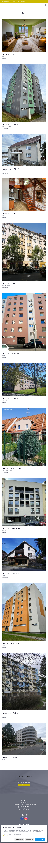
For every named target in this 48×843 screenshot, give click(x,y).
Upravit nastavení (19, 839)
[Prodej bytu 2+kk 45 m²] (24, 501)
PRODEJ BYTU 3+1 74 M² (11, 643)
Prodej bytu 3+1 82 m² (10, 169)
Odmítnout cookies (29, 839)
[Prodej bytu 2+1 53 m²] (24, 35)
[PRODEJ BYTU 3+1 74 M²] (24, 611)
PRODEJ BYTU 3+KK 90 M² (11, 468)
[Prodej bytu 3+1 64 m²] (24, 92)
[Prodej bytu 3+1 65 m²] (24, 681)
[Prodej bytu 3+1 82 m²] (24, 150)
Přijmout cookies (40, 839)
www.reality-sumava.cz (25, 808)
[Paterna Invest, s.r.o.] (3, 4)
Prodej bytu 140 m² (9, 214)
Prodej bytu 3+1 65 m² (10, 713)
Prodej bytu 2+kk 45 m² (11, 529)
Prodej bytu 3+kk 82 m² (11, 758)
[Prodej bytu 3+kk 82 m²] (24, 738)
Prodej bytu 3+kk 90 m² (11, 573)
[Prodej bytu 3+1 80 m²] (24, 321)
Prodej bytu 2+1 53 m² (10, 54)
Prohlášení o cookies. (7, 835)
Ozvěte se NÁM (24, 785)
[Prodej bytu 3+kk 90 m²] (24, 554)
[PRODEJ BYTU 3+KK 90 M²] (24, 436)
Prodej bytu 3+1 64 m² (10, 124)
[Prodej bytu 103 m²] (24, 251)
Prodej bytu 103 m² (9, 284)
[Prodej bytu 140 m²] (24, 194)
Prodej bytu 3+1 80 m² (10, 353)
